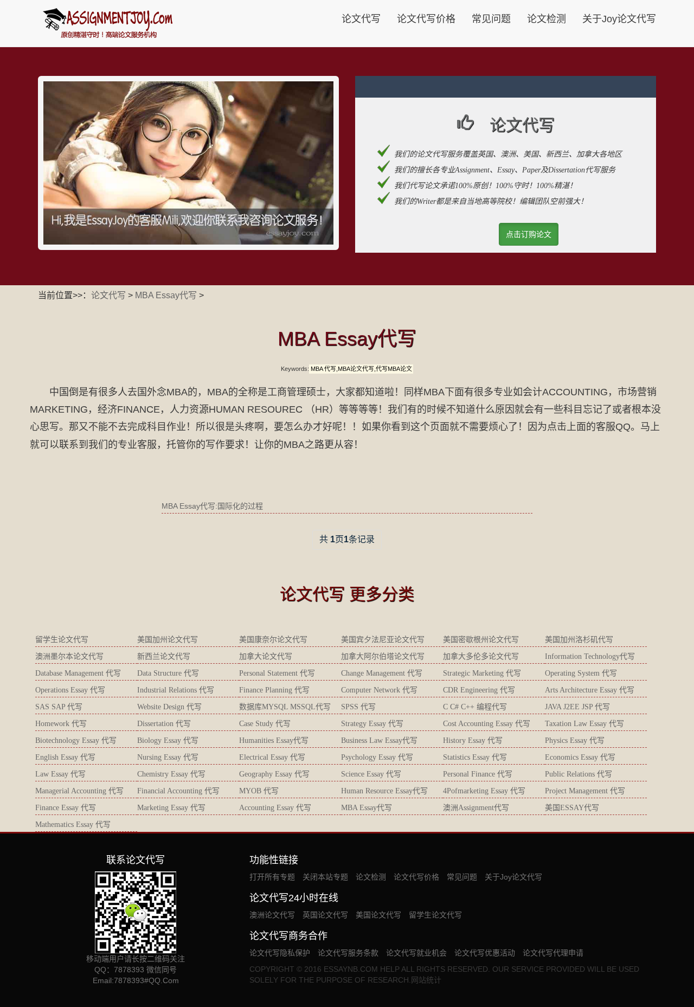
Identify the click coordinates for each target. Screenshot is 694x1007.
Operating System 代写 (581, 673)
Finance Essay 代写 (65, 808)
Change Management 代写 (381, 673)
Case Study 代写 (265, 724)
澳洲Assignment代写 (476, 808)
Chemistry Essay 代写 (171, 774)
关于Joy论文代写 (619, 19)
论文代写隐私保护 (279, 952)
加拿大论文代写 (265, 656)
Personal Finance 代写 (477, 774)
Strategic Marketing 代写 (482, 673)
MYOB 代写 (259, 791)
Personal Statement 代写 (277, 673)
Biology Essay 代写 (167, 740)
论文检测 (546, 19)
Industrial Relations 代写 (175, 690)
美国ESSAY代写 (572, 808)
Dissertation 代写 (164, 724)
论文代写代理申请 (553, 952)
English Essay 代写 (65, 757)
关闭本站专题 (325, 877)
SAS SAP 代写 (58, 707)
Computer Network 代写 (379, 690)
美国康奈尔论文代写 (273, 640)
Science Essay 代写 (371, 774)
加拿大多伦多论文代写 (481, 656)
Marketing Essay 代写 (171, 808)
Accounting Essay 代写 (275, 808)
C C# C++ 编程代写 (475, 707)
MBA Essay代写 (166, 295)
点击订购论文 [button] (528, 234)
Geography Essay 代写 (274, 774)
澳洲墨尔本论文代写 (69, 656)
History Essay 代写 (473, 740)
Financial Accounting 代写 (178, 791)
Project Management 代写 (585, 791)
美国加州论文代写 (167, 640)
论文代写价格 (426, 19)
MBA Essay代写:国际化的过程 (212, 506)
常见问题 (491, 19)
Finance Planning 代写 (274, 690)
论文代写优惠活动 (484, 952)
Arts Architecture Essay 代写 (589, 690)
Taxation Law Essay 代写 (584, 724)
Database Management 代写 (78, 673)
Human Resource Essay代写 (384, 791)
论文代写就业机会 (416, 952)
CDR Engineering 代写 (479, 690)
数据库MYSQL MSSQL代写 (285, 707)
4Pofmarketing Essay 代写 (484, 791)
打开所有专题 (272, 877)
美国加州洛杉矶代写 (579, 640)
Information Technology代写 (590, 656)
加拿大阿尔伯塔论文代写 (383, 656)
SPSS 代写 (358, 707)
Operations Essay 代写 (70, 690)
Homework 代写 (61, 724)
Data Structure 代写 (168, 673)
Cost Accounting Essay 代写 (486, 724)
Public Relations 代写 (578, 774)
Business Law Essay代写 (379, 740)
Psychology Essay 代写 (377, 757)
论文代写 (361, 19)
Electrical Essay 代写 (272, 757)
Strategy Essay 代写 (372, 724)
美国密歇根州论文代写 (481, 640)
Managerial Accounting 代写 (79, 791)
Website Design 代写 (169, 707)
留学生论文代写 (61, 640)
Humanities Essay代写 (274, 740)
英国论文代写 (325, 914)
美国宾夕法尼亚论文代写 (383, 640)
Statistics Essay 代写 (475, 757)
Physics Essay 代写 (575, 740)
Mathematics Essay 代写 (73, 824)
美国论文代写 (378, 914)
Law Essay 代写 (60, 774)
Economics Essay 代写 (580, 757)
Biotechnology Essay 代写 (76, 740)
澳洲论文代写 (272, 914)
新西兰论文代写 (163, 656)
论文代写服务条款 (348, 952)
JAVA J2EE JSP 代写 (577, 707)
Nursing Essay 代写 (167, 757)
